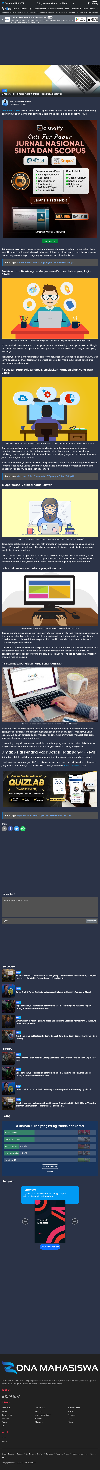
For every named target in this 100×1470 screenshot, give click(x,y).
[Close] (97, 716)
